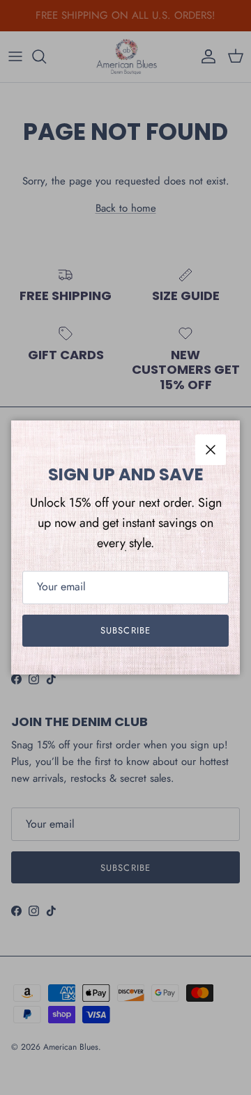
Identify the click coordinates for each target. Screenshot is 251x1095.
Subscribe (125, 630)
